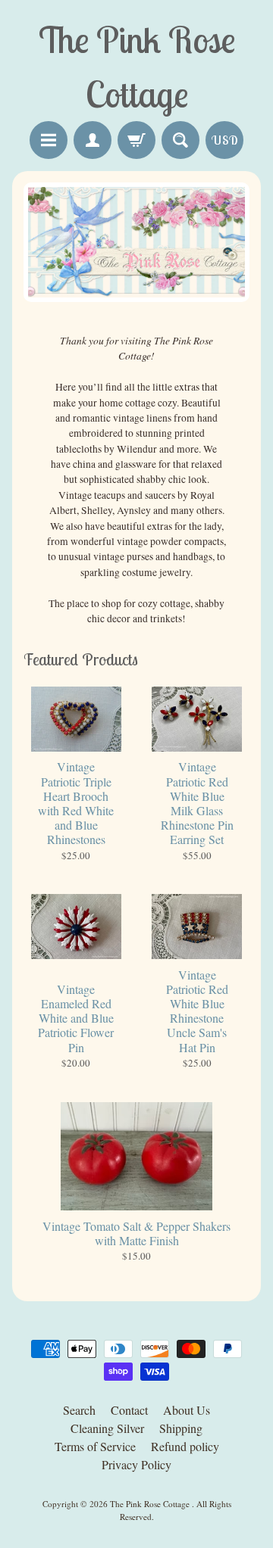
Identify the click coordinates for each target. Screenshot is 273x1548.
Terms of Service (95, 1446)
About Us (186, 1410)
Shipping (180, 1428)
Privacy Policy (136, 1464)
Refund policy (185, 1446)
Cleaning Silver (107, 1428)
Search (79, 1410)
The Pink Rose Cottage (151, 1503)
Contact (129, 1410)
